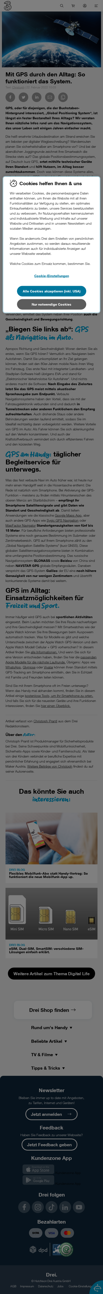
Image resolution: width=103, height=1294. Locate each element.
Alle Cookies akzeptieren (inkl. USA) (51, 291)
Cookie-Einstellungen (51, 276)
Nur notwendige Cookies (51, 304)
